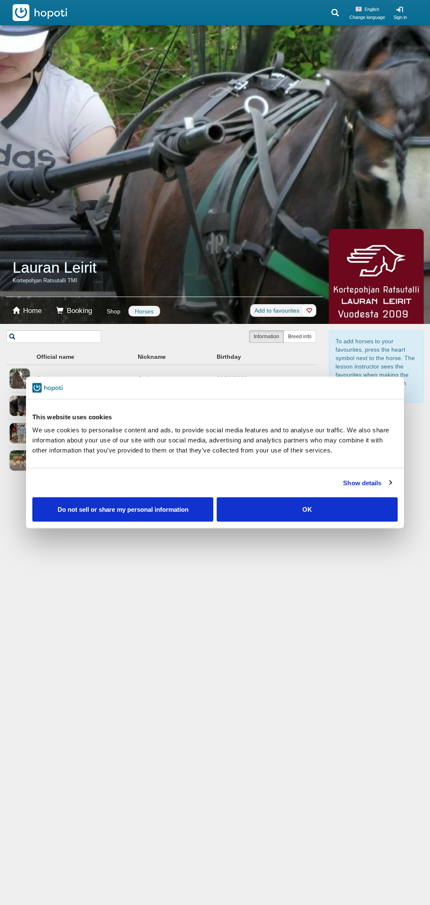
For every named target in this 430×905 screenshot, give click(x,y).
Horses (144, 311)
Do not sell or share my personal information (123, 509)
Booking (78, 311)
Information (266, 336)
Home (31, 311)
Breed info (300, 336)
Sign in (400, 17)
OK (307, 509)
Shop (114, 311)
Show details (362, 482)
